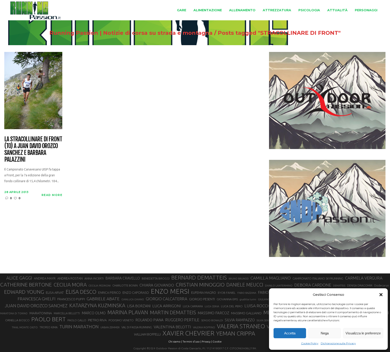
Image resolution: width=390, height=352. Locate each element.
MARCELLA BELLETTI (67, 313)
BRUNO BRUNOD (239, 278)
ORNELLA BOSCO (17, 320)
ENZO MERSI (170, 291)
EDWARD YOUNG (24, 292)
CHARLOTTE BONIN (125, 285)
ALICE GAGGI (19, 277)
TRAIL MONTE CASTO (25, 327)
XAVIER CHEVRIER (188, 333)
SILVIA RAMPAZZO (240, 320)
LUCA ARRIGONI (166, 306)
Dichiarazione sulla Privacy (338, 343)
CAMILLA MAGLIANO (271, 277)
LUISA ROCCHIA (259, 305)
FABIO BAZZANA (246, 292)
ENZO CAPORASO (136, 292)
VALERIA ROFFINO (204, 327)
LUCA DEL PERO (232, 306)
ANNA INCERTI (94, 278)
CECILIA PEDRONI (99, 285)
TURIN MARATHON (79, 326)
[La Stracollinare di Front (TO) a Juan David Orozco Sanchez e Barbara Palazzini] (33, 90)
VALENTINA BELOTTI (172, 327)
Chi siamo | (175, 341)
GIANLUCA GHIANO (132, 299)
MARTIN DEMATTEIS (173, 312)
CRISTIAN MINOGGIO (200, 284)
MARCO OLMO (94, 313)
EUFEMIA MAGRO (203, 292)
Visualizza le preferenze (363, 333)
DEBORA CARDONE (312, 284)
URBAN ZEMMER (110, 327)
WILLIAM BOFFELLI (147, 334)
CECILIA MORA (70, 284)
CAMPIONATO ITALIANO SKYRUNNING (317, 278)
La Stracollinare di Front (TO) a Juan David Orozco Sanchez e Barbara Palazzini (33, 149)
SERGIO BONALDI (212, 320)
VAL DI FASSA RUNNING (136, 327)
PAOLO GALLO (76, 320)
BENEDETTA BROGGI (155, 278)
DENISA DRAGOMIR (359, 285)
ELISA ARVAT (55, 292)
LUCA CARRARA (193, 306)
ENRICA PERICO (109, 292)
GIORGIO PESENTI (202, 299)
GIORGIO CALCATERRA (166, 298)
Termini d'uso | (192, 341)
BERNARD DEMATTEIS (199, 277)
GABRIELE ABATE (103, 298)
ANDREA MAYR (45, 278)
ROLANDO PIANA (149, 320)
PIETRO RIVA (97, 320)
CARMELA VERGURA (364, 278)
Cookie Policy (309, 343)
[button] (381, 294)
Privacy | (207, 341)
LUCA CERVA (212, 306)
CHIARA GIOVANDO (156, 285)
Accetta (289, 333)
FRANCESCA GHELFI (37, 298)
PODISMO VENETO (121, 320)
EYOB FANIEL (227, 292)
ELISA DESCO (81, 292)
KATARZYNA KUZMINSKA (97, 305)
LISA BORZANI (139, 306)
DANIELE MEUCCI (244, 284)
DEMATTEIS (339, 285)
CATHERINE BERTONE (26, 284)
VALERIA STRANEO (241, 326)
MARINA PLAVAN (127, 312)
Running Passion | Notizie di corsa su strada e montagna (131, 33)
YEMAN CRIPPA (235, 333)
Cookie (217, 341)
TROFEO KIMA (48, 327)
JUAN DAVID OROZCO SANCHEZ (36, 305)
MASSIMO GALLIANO (246, 313)
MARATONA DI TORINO (14, 313)
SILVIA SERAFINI (265, 320)
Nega (325, 333)
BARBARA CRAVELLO (122, 278)
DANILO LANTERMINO (278, 285)
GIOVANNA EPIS (227, 299)
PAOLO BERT (48, 319)
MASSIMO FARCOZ (213, 313)
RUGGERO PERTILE (182, 319)
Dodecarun (381, 285)
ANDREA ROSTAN (70, 278)
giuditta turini (248, 299)
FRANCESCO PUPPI (71, 299)
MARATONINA (40, 313)
